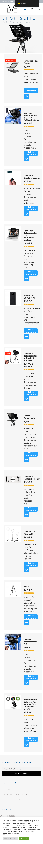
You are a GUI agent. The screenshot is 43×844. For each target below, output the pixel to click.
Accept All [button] (24, 838)
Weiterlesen (31, 90)
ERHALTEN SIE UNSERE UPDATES (17, 762)
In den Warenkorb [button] (31, 153)
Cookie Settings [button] (10, 838)
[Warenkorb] (32, 8)
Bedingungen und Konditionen (15, 794)
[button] (25, 9)
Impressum (7, 789)
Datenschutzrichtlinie (12, 800)
